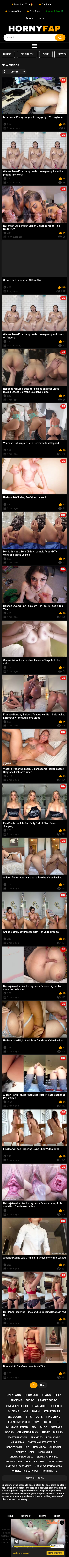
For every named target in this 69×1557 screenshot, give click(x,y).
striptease (51, 1411)
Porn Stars (35, 11)
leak (57, 1395)
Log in (41, 18)
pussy (46, 1432)
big (27, 1447)
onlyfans (14, 1395)
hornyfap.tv (49, 1471)
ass (25, 1411)
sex (34, 1427)
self (46, 54)
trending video (19, 1422)
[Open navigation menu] (34, 46)
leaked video (47, 1400)
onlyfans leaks (27, 1432)
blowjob (31, 1395)
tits (28, 1416)
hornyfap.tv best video (25, 1471)
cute (39, 1416)
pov (36, 1422)
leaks (46, 1395)
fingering (53, 1416)
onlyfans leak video (21, 1457)
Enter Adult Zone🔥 (23, 4)
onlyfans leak (17, 1406)
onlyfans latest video (42, 1442)
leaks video (45, 1452)
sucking (13, 1411)
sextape (56, 1427)
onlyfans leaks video (18, 1466)
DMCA (57, 1516)
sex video (36, 1437)
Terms (43, 1516)
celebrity (27, 54)
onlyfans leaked (17, 1427)
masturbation (17, 1437)
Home (10, 1516)
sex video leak (13, 1461)
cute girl (55, 1447)
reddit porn (14, 1447)
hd (58, 1422)
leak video (40, 1406)
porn (36, 1411)
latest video (55, 1461)
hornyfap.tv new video (48, 1466)
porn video (53, 1437)
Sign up (29, 18)
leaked (56, 1406)
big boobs (14, 1416)
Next (42, 1385)
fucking (16, 1400)
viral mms (17, 1442)
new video (39, 1447)
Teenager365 (14, 11)
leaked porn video (47, 1457)
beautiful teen (35, 1461)
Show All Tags (34, 1478)
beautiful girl (25, 1452)
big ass (58, 1432)
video (30, 1400)
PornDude (46, 4)
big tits (48, 1422)
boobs (9, 1432)
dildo (43, 1427)
